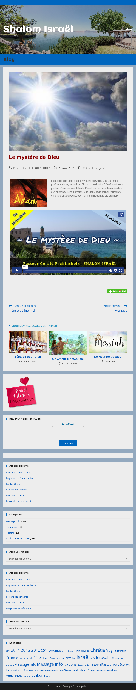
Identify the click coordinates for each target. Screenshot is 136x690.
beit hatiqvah (67, 650)
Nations (70, 664)
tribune (39, 675)
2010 (8, 651)
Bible (77, 650)
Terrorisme (28, 676)
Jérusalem (105, 657)
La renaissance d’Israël (18, 472)
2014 (45, 650)
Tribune (10, 532)
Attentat (55, 650)
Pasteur (107, 664)
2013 (35, 650)
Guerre (67, 658)
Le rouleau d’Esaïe (15, 495)
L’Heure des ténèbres (17, 489)
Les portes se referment (18, 501)
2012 (26, 650)
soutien (112, 670)
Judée (92, 658)
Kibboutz (119, 658)
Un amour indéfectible (68, 359)
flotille (122, 650)
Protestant (14, 670)
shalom (81, 670)
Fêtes (38, 657)
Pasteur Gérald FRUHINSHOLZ (31, 168)
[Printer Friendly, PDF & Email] (117, 291)
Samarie (69, 670)
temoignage (14, 675)
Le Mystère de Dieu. (108, 356)
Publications (58, 670)
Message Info (13, 521)
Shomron (101, 670)
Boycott (85, 650)
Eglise (113, 650)
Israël (82, 657)
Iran (74, 658)
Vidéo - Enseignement (96, 168)
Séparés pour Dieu (27, 356)
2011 (15, 650)
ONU (87, 665)
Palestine (95, 664)
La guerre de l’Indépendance (21, 478)
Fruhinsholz (26, 658)
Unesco (49, 676)
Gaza (46, 658)
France (12, 657)
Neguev (80, 665)
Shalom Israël (38, 29)
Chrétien (99, 650)
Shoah (92, 670)
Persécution (121, 664)
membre (10, 665)
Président (47, 670)
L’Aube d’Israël (13, 484)
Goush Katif (55, 658)
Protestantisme (32, 670)
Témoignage (12, 526)
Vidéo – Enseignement (18, 538)
